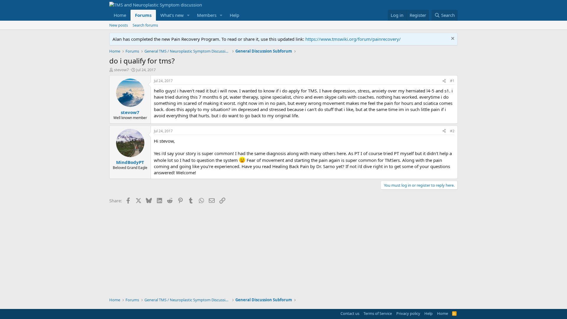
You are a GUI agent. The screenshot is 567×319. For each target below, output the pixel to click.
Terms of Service (378, 313)
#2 (452, 131)
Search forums (145, 25)
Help (234, 15)
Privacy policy (408, 313)
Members (206, 15)
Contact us (349, 313)
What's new (172, 15)
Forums (143, 15)
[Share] (444, 81)
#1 (452, 80)
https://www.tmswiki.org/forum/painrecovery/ (353, 39)
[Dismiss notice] (451, 39)
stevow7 (121, 69)
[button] (188, 15)
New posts (118, 25)
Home (120, 15)
